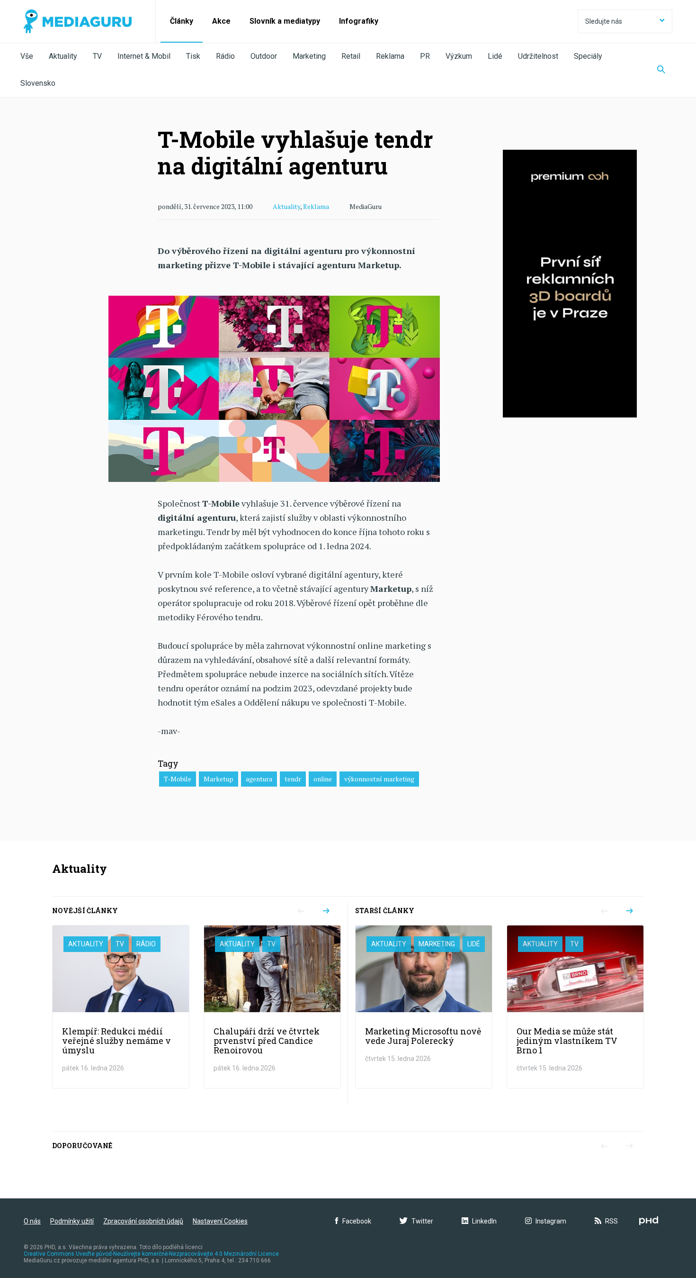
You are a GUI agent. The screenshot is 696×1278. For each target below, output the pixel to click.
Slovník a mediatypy (285, 21)
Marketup (218, 778)
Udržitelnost (538, 56)
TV (97, 56)
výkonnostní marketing (379, 778)
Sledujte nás (603, 21)
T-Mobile (177, 778)
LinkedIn (484, 1221)
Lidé (495, 56)
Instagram (550, 1221)
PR (425, 56)
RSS (611, 1221)
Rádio (225, 56)
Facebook (356, 1221)
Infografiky (358, 21)
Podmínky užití (72, 1221)
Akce (221, 21)
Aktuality (63, 56)
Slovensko (37, 83)
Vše (26, 56)
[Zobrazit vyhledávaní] (661, 70)
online (322, 778)
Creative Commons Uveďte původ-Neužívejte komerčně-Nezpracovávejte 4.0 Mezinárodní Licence (151, 1254)
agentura (259, 778)
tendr (293, 778)
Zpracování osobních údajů (143, 1221)
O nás (32, 1221)
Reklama (390, 56)
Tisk (193, 56)
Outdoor (263, 56)
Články (181, 21)
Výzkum (459, 56)
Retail (350, 56)
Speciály (588, 56)
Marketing (309, 56)
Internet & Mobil (143, 56)
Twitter (422, 1221)
